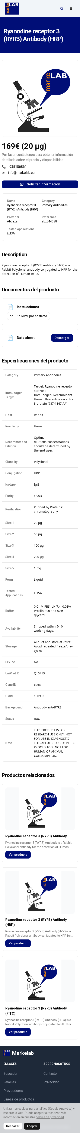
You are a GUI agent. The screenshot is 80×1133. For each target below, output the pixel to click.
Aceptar (32, 1126)
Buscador (10, 1074)
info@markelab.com (22, 173)
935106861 (18, 167)
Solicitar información (43, 184)
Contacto (50, 1074)
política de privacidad (50, 1117)
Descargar (62, 338)
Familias (9, 1082)
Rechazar (13, 1126)
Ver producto (18, 854)
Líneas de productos (18, 1099)
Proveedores (13, 1091)
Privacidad (51, 1082)
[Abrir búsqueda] (61, 8)
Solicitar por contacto (32, 316)
